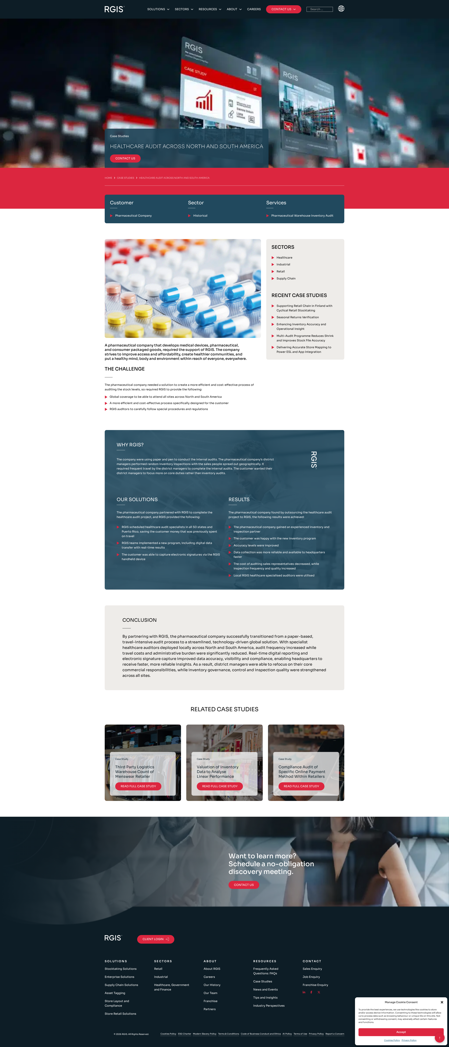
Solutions (156, 9)
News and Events (265, 989)
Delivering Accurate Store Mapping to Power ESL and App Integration (304, 349)
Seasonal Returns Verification (298, 317)
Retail (281, 271)
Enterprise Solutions (119, 977)
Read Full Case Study (138, 786)
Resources (208, 9)
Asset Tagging (115, 993)
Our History (212, 985)
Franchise (210, 1001)
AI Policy (287, 1033)
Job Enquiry (311, 977)
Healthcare (284, 257)
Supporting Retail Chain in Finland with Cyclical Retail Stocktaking (304, 308)
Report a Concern (335, 1033)
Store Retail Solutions (120, 1014)
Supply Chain (286, 278)
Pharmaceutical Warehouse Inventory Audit (302, 215)
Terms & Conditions (228, 1033)
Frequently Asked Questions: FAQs (265, 971)
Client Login (153, 939)
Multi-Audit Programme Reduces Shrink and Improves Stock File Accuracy (305, 338)
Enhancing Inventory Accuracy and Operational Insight (301, 326)
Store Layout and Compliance (117, 1003)
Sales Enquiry (312, 969)
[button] (442, 1002)
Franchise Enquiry (315, 985)
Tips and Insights (265, 997)
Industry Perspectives (269, 1006)
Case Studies (125, 177)
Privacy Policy (409, 1040)
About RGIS (212, 969)
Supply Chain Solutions (121, 985)
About (232, 9)
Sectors (182, 9)
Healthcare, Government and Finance (171, 987)
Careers (254, 9)
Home (108, 177)
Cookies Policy (392, 1040)
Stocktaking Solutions (121, 969)
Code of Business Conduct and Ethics (261, 1033)
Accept (401, 1032)
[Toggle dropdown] (168, 9)
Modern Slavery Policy (204, 1033)
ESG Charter (184, 1033)
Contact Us (244, 885)
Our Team (210, 993)
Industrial (283, 264)
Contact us (125, 158)
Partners (210, 1009)
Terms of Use (300, 1033)
